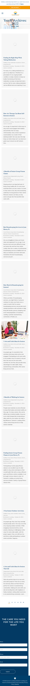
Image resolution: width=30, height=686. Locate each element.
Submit (8, 671)
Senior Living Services (13, 233)
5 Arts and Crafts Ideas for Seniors (14, 341)
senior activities (14, 513)
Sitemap (17, 684)
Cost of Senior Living (8, 232)
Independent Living (15, 176)
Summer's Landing (11, 680)
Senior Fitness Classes (16, 457)
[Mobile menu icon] (2, 13)
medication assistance (16, 62)
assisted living (6, 176)
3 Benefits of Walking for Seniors (13, 397)
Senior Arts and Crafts (16, 118)
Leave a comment (7, 68)
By (8, 66)
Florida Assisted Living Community (15, 682)
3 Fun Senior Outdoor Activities (13, 511)
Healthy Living (6, 62)
